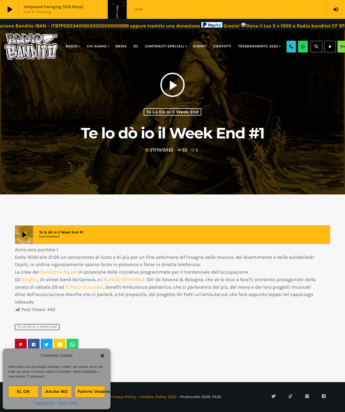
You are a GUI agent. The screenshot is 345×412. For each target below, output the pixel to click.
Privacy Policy (68, 403)
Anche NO (56, 391)
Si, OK (23, 391)
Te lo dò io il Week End (172, 111)
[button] (102, 355)
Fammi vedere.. (91, 391)
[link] (58, 272)
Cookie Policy (45, 403)
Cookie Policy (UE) (158, 397)
